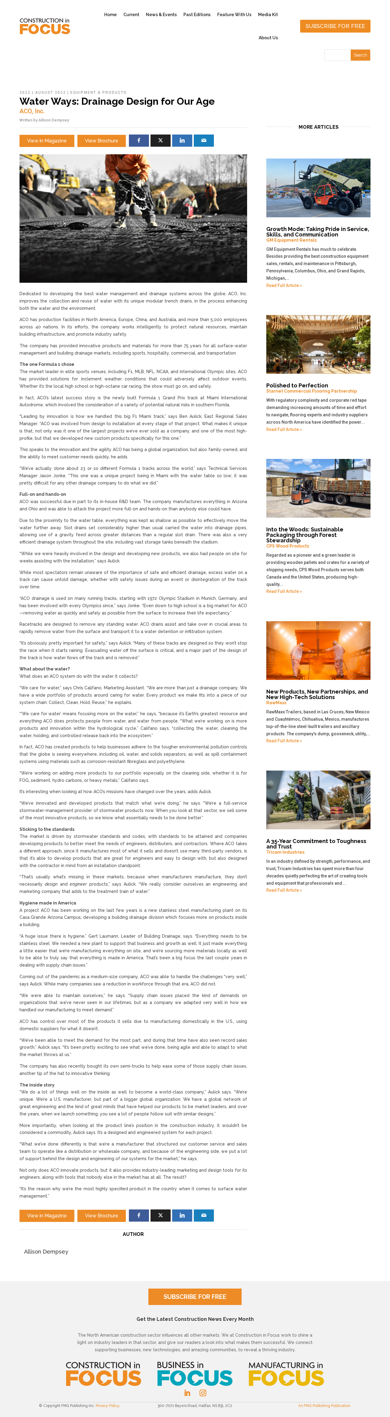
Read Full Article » (284, 285)
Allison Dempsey (53, 120)
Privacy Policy (107, 1406)
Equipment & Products (98, 92)
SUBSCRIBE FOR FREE (195, 1296)
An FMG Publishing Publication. (324, 1406)
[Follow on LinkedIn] (187, 1393)
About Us (268, 37)
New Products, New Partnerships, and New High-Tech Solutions (317, 696)
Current (131, 14)
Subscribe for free (335, 26)
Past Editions (197, 14)
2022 (25, 92)
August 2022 (50, 92)
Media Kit (268, 14)
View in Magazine (47, 141)
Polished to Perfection (311, 388)
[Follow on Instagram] (203, 1393)
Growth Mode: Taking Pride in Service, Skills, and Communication (317, 234)
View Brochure (101, 141)
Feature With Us (234, 14)
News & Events (161, 14)
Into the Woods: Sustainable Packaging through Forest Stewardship (304, 537)
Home (110, 14)
